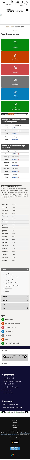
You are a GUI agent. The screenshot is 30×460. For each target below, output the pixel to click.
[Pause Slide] (26, 115)
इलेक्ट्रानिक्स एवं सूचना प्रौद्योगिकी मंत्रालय (9, 434)
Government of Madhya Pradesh (22, 4)
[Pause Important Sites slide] (27, 413)
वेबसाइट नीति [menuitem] (15, 420)
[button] (15, 269)
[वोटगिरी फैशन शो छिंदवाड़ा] (8, 357)
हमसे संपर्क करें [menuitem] (15, 425)
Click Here (15, 128)
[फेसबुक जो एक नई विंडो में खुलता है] (13, 30)
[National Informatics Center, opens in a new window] (15, 448)
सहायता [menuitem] (15, 423)
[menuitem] (4, 1)
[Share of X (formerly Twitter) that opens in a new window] (16, 30)
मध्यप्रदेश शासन (8, 4)
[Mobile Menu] (27, 10)
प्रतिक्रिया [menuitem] (15, 427)
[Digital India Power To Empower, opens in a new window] (15, 455)
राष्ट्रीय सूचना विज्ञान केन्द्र (25, 433)
